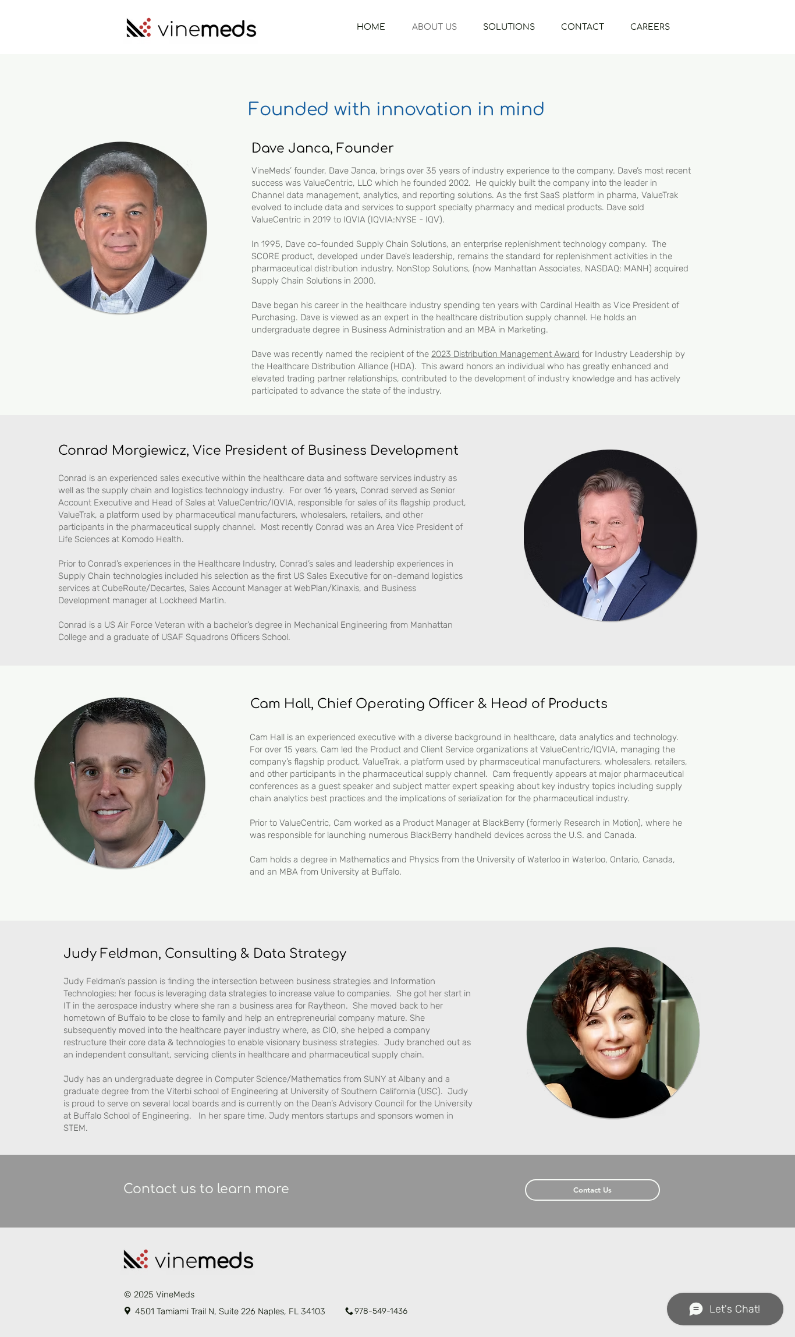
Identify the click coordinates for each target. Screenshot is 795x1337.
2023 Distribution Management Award (505, 354)
